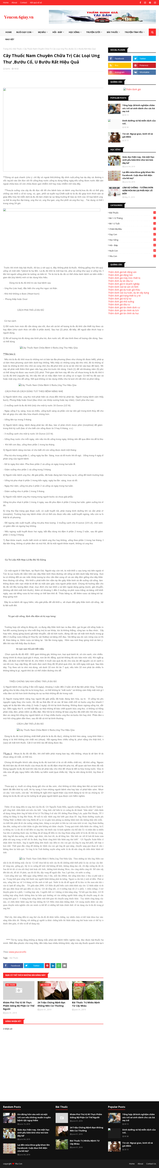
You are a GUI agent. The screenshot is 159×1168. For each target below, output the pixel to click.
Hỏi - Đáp (132, 245)
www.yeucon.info (17, 951)
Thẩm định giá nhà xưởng (121, 301)
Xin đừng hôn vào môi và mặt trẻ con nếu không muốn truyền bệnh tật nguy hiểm (34, 1117)
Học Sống (132, 239)
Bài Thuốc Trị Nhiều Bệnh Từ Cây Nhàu (86, 1004)
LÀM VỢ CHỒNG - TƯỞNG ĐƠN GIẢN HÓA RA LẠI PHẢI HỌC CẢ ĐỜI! (137, 190)
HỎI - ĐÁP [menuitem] (57, 32)
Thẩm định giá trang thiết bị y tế (124, 295)
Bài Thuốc (17, 48)
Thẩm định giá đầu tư (119, 304)
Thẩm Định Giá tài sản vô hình (123, 286)
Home (6, 2)
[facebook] (140, 2)
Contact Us (151, 1163)
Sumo (7, 68)
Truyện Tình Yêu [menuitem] (134, 32)
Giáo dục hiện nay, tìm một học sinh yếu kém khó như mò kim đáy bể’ (138, 160)
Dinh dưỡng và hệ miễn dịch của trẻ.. (139, 122)
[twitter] (144, 58)
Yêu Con (132, 256)
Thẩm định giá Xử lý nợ (119, 298)
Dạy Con (132, 234)
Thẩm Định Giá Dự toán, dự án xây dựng (128, 292)
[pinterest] (150, 2)
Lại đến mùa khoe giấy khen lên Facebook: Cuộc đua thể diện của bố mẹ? (138, 175)
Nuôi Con (132, 250)
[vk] (144, 72)
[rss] (119, 65)
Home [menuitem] (8, 32)
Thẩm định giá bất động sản (122, 272)
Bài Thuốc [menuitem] (112, 32)
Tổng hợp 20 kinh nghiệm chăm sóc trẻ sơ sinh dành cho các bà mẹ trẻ (138, 108)
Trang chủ (7, 48)
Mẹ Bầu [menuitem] (42, 32)
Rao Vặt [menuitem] (9, 39)
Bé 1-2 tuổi (132, 223)
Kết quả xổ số (36, 2)
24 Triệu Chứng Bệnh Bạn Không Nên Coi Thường (51, 1004)
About (14, 2)
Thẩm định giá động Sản (120, 274)
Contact (23, 2)
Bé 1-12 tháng (132, 218)
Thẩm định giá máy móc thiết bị (124, 277)
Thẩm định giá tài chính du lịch (123, 310)
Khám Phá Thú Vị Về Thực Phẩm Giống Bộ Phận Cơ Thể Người (18, 1005)
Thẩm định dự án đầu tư (120, 280)
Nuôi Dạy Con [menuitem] (23, 32)
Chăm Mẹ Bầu (132, 229)
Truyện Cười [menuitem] (93, 32)
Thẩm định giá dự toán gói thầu (124, 289)
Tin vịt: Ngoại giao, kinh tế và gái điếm (137, 135)
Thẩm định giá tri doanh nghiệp (124, 283)
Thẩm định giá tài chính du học (123, 313)
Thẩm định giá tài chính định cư (124, 307)
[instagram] (145, 2)
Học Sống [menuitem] (74, 32)
